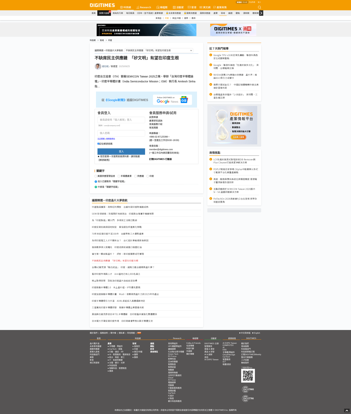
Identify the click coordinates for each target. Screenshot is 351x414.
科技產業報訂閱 (248, 352)
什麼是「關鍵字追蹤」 (109, 187)
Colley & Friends (193, 343)
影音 (193, 7)
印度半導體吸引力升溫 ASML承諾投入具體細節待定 (118, 300)
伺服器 (171, 385)
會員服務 (245, 346)
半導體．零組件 (116, 346)
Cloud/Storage (229, 354)
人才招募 (245, 360)
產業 (215, 13)
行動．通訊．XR (116, 352)
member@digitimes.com (161, 149)
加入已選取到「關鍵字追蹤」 (112, 181)
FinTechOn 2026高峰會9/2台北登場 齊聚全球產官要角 (235, 200)
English (257, 333)
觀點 (238, 13)
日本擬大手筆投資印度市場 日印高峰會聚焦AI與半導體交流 (122, 320)
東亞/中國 (176, 18)
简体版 (244, 2)
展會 (92, 357)
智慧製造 (172, 364)
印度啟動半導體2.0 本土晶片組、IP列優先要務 (116, 287)
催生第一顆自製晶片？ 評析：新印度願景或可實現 (118, 253)
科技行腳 (190, 348)
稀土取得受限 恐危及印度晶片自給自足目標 (114, 280)
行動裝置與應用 (175, 388)
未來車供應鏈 (174, 13)
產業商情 (222, 7)
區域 (223, 13)
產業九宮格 (94, 352)
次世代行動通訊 (175, 375)
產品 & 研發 (209, 352)
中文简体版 (245, 333)
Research (145, 7)
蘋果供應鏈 (191, 13)
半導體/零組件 (229, 352)
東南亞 (158, 18)
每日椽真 (130, 13)
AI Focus (172, 380)
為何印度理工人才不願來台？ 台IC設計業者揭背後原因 (120, 240)
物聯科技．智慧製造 (118, 368)
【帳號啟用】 (104, 160)
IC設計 (171, 396)
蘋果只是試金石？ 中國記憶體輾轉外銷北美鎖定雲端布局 (236, 86)
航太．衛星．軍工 (117, 357)
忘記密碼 (101, 139)
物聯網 (171, 370)
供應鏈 (140, 176)
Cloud (170, 378)
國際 (186, 18)
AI (223, 347)
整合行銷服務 (247, 357)
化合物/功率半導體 (176, 352)
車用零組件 (173, 343)
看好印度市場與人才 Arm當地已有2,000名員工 (116, 273)
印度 (167, 18)
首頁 (94, 13)
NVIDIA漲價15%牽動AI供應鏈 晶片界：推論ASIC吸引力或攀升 (235, 76)
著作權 (113, 333)
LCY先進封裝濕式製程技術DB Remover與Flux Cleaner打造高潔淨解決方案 (234, 161)
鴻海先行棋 (118, 13)
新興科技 (172, 359)
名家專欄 (190, 346)
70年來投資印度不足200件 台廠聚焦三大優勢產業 (118, 233)
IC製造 (171, 398)
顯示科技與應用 (175, 401)
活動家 (180, 7)
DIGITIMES (251, 338)
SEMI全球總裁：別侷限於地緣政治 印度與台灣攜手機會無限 (123, 213)
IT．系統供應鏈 (116, 360)
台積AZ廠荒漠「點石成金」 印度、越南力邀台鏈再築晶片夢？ (123, 267)
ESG (225, 350)
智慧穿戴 (172, 391)
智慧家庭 (172, 367)
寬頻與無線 (173, 372)
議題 (230, 13)
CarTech (171, 393)
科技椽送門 (94, 354)
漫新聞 (246, 13)
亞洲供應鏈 (173, 361)
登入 (259, 2)
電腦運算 (172, 382)
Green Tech (173, 354)
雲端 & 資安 (209, 349)
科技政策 (113, 365)
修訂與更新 (94, 363)
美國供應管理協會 (106, 176)
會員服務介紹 (155, 124)
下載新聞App (246, 368)
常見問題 (153, 128)
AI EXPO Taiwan (211, 359)
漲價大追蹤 (105, 13)
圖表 (194, 18)
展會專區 (154, 352)
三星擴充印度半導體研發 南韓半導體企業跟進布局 (118, 307)
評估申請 (251, 2)
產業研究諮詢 (155, 121)
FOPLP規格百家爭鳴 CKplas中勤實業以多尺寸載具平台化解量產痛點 (235, 171)
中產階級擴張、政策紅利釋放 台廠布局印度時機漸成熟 (120, 207)
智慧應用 (208, 346)
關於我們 (93, 333)
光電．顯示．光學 (117, 363)
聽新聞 (256, 13)
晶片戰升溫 (94, 343)
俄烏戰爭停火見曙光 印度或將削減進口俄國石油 (117, 247)
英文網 (206, 7)
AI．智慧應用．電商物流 (119, 354)
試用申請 (153, 117)
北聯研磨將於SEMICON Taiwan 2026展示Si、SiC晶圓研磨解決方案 (234, 190)
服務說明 (104, 333)
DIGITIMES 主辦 (211, 343)
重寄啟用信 (110, 139)
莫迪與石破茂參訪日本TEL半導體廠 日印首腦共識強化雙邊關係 (124, 314)
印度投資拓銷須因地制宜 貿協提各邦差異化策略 (117, 227)
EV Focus (172, 356)
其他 (206, 357)
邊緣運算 (172, 349)
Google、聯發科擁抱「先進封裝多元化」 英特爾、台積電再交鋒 (236, 66)
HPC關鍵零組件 (175, 346)
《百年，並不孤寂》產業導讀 (149, 13)
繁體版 (239, 2)
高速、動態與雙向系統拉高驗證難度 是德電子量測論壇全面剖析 (235, 180)
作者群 (189, 351)
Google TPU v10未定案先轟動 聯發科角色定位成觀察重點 (235, 57)
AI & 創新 (208, 354)
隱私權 (121, 333)
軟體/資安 (227, 364)
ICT (224, 362)
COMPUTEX (228, 345)
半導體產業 (126, 176)
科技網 (127, 7)
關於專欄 (190, 354)
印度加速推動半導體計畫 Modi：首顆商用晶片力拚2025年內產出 (125, 294)
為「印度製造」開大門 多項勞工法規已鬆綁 (114, 220)
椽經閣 (163, 7)
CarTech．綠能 (115, 349)
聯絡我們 (245, 363)
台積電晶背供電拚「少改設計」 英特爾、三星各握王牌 (235, 96)
